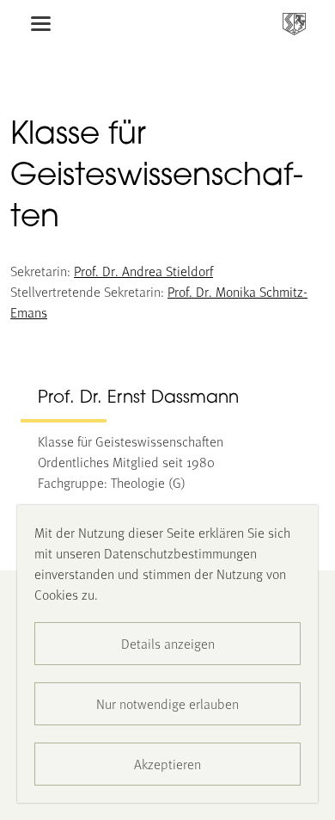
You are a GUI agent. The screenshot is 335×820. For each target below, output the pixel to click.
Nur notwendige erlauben (167, 703)
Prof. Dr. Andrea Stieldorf (143, 271)
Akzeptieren (167, 764)
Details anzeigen (168, 643)
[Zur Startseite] (294, 24)
